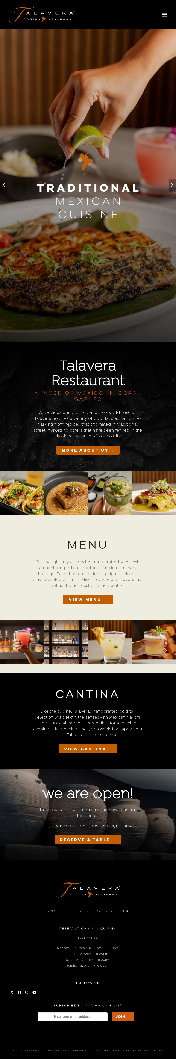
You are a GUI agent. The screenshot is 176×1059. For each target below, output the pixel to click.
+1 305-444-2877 (88, 938)
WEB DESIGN (112, 1051)
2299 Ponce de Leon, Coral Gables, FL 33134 (88, 826)
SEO (129, 1051)
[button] (164, 14)
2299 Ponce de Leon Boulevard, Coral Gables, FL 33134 (88, 911)
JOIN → (122, 1016)
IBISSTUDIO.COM (150, 1051)
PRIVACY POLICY (86, 1051)
